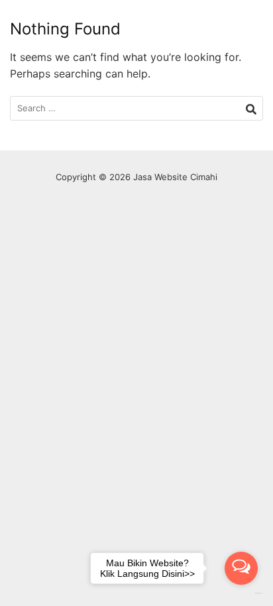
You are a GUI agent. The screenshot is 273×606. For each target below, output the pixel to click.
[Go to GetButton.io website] (241, 593)
